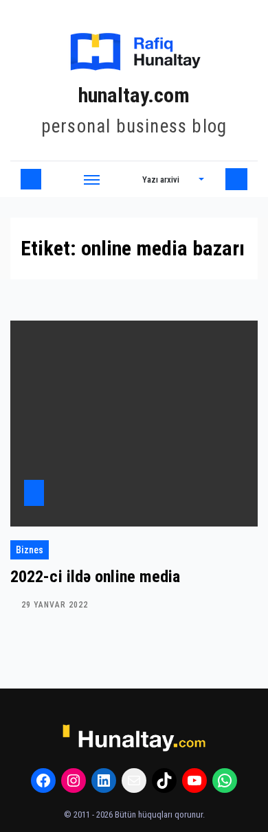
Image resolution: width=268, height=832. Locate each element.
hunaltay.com (134, 95)
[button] (173, 179)
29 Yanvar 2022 (54, 605)
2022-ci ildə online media (95, 576)
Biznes (29, 549)
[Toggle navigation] (92, 179)
